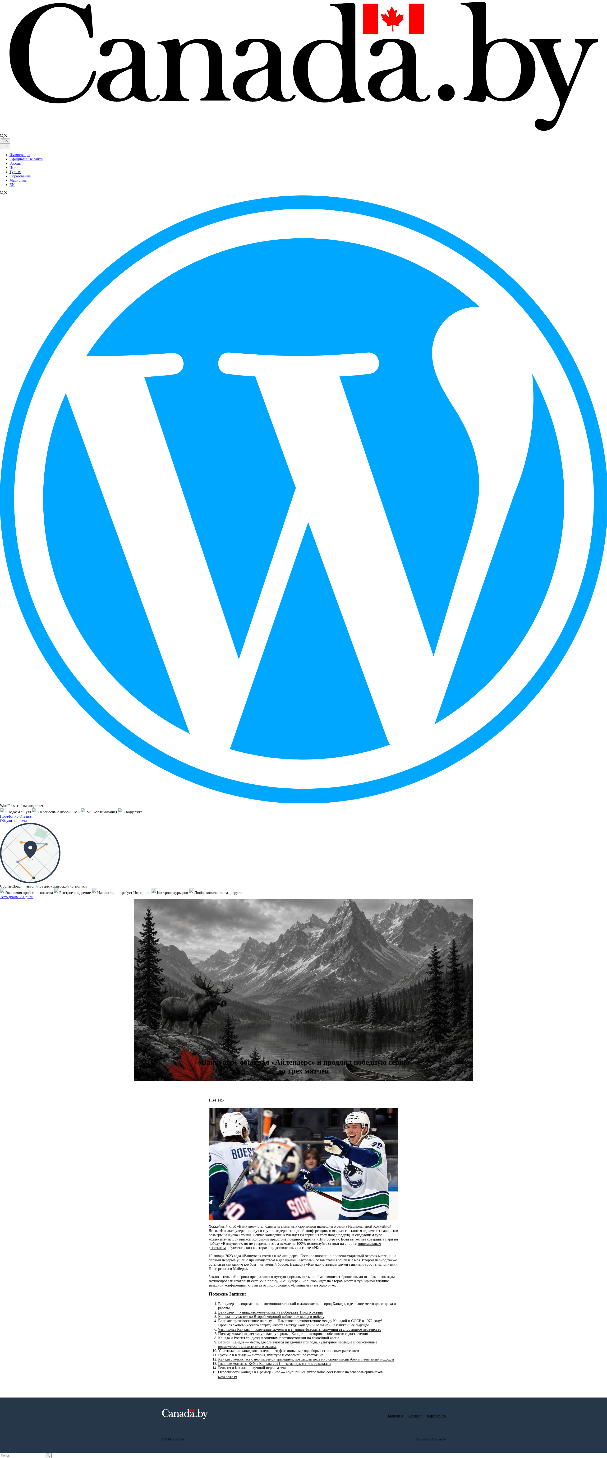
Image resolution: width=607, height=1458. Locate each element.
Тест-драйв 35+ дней (16, 897)
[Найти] (48, 1455)
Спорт (303, 1044)
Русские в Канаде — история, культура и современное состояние (270, 1355)
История (16, 168)
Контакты (395, 1416)
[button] (4, 136)
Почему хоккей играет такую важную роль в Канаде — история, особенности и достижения (293, 1334)
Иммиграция (19, 155)
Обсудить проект (14, 821)
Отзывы (25, 816)
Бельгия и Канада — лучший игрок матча (252, 1368)
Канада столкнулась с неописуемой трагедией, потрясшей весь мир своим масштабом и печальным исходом (306, 1359)
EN (12, 185)
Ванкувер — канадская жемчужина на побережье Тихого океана (270, 1312)
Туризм (15, 172)
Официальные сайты (26, 159)
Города (15, 163)
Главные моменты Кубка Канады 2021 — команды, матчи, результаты (274, 1363)
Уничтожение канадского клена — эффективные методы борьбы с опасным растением (288, 1351)
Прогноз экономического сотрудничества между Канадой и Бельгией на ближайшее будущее (293, 1325)
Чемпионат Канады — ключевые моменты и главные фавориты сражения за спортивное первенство (299, 1329)
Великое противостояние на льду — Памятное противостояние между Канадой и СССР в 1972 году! (300, 1321)
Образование (20, 176)
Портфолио (9, 816)
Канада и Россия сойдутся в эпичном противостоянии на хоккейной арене (278, 1338)
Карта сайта (436, 1416)
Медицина (18, 180)
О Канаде (415, 1416)
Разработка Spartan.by (431, 1439)
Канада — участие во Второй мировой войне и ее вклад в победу (271, 1317)
